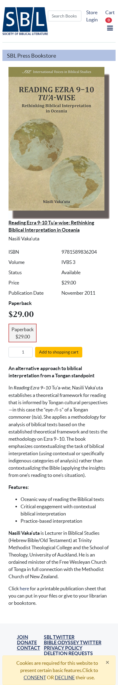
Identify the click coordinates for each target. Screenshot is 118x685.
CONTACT (28, 647)
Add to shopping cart (58, 352)
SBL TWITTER (59, 637)
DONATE (27, 642)
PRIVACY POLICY (63, 647)
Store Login (92, 16)
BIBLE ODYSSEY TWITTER (72, 642)
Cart (110, 16)
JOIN (22, 637)
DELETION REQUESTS (68, 653)
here (24, 588)
